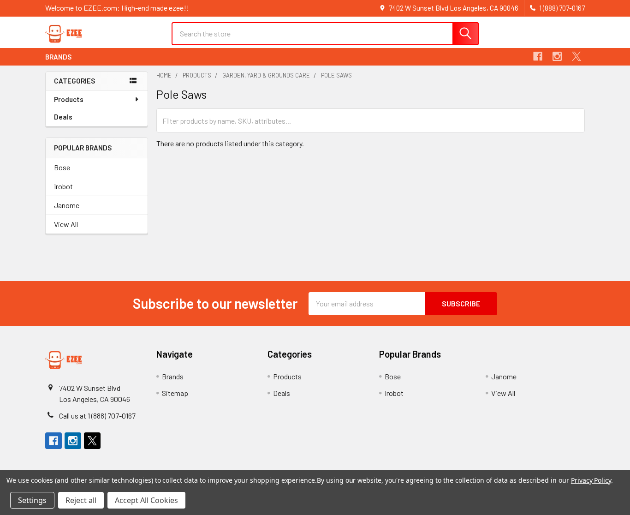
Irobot (63, 186)
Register (528, 38)
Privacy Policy (591, 480)
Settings (32, 500)
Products (68, 99)
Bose (62, 167)
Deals (63, 117)
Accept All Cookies (146, 500)
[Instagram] (557, 56)
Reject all (80, 500)
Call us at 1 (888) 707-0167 (97, 415)
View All (66, 224)
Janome (66, 205)
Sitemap (175, 393)
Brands (58, 57)
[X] (576, 56)
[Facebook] (537, 56)
